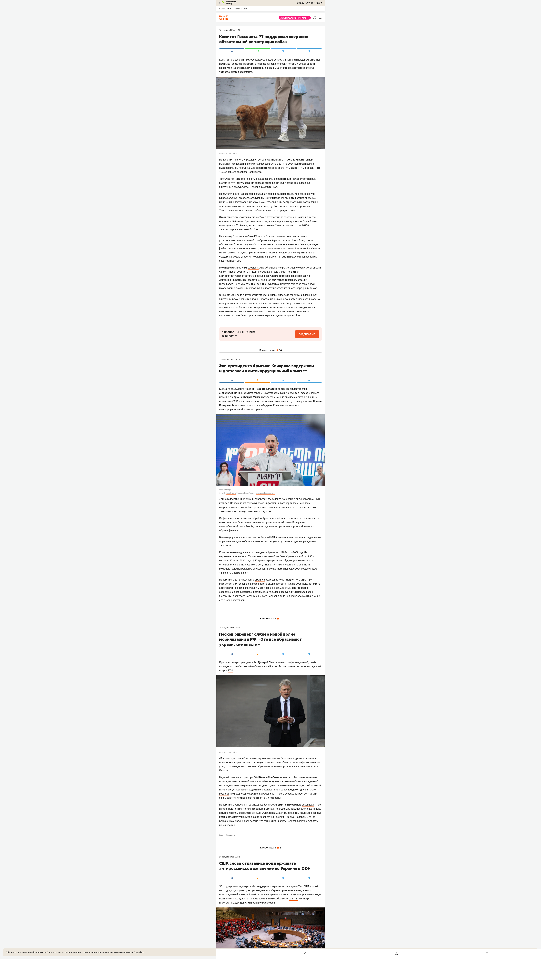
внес (260, 236)
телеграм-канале (274, 397)
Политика (230, 835)
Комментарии (270, 350)
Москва (238, 9)
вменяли (260, 579)
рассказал (308, 804)
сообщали (253, 267)
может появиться (289, 271)
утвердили (265, 294)
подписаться (307, 334)
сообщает (292, 67)
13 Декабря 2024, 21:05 (229, 30)
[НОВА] (294, 18)
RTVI (230, 670)
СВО (221, 835)
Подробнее (139, 952)
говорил (224, 793)
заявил (284, 777)
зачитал (293, 898)
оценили (224, 221)
